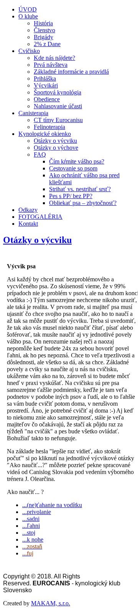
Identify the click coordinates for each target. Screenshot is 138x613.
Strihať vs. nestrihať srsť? (80, 189)
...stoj (28, 532)
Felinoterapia (49, 127)
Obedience (47, 99)
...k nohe (32, 539)
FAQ (40, 154)
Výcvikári (46, 85)
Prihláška (45, 78)
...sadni (30, 519)
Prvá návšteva (50, 64)
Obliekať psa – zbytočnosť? (83, 203)
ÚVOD (27, 9)
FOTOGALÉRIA (40, 216)
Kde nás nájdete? (54, 58)
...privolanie (36, 512)
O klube (28, 16)
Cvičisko (29, 51)
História (43, 23)
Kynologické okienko (44, 134)
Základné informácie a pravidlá (71, 71)
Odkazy (28, 210)
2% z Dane (47, 44)
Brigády (43, 37)
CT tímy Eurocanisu (58, 120)
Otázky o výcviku (55, 140)
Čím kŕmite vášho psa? (76, 161)
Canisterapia (33, 113)
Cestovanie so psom (73, 168)
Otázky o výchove (56, 147)
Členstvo (44, 30)
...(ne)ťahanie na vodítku (52, 505)
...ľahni (31, 525)
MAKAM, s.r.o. (50, 603)
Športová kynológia (57, 92)
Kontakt (28, 223)
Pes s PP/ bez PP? (70, 196)
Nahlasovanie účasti (58, 106)
